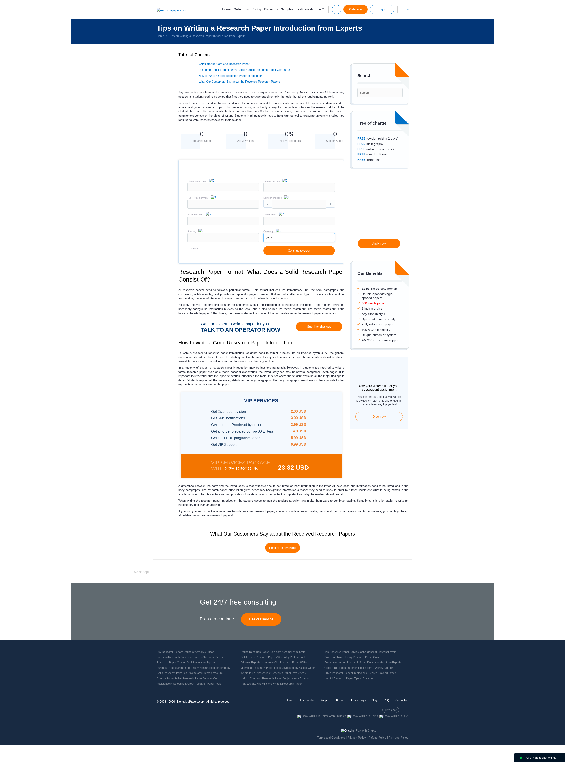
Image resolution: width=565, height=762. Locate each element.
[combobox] (299, 190)
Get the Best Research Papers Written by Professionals (273, 657)
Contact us (402, 700)
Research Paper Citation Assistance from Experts (186, 662)
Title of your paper (197, 181)
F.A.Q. (320, 9)
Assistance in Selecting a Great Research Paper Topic (189, 683)
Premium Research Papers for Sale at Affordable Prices (190, 657)
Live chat (391, 710)
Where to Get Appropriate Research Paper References (273, 673)
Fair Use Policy (398, 737)
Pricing (256, 9)
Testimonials (304, 9)
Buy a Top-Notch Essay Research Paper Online (352, 657)
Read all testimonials (282, 547)
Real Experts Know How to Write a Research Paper (271, 683)
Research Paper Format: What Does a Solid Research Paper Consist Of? (245, 69)
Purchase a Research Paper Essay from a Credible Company (193, 667)
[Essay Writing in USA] (393, 716)
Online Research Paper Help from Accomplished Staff (273, 652)
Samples (287, 9)
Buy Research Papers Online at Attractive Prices (185, 652)
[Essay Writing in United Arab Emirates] (321, 716)
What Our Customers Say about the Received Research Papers (239, 81)
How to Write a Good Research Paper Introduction (230, 75)
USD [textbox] (269, 237)
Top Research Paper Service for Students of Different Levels (360, 652)
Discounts (271, 9)
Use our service (261, 619)
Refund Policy (377, 737)
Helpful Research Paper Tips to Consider (349, 678)
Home (226, 9)
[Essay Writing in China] (362, 716)
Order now (241, 9)
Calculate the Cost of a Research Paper (224, 63)
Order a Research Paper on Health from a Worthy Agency (358, 667)
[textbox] (299, 187)
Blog (374, 700)
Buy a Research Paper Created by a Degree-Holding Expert (360, 673)
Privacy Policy (356, 737)
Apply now (379, 243)
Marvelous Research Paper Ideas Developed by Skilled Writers (278, 667)
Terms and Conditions (331, 737)
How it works (306, 700)
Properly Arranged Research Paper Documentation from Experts (362, 662)
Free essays (358, 700)
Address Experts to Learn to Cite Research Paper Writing (275, 662)
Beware (340, 700)
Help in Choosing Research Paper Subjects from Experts (275, 678)
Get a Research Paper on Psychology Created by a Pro (190, 673)
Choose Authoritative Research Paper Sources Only (188, 678)
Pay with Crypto (366, 730)
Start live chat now (319, 326)
